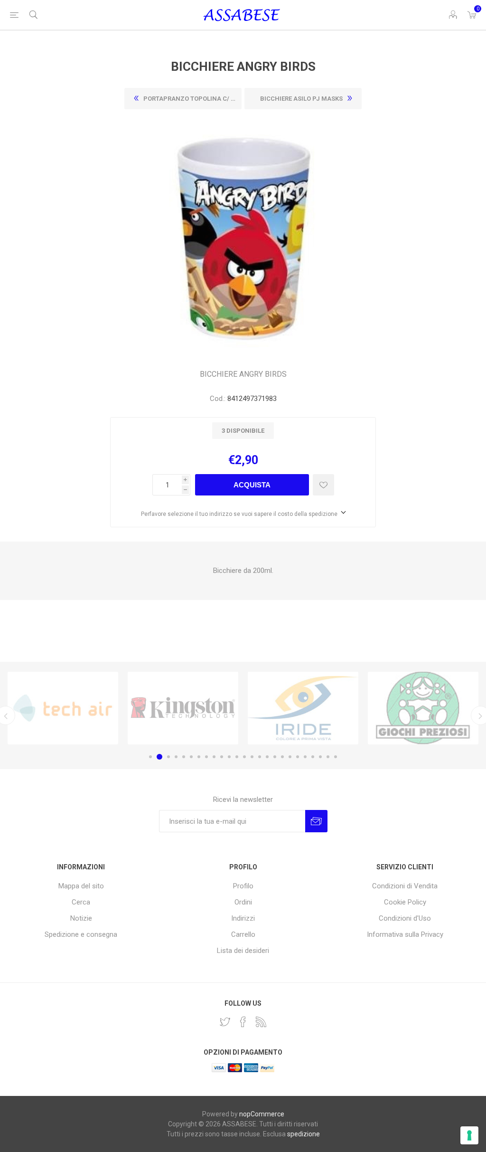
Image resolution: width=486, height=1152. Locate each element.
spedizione (303, 1134)
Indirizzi (243, 918)
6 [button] (191, 756)
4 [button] (176, 756)
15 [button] (259, 756)
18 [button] (282, 756)
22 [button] (312, 756)
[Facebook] (243, 1021)
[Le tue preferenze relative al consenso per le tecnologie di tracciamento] (469, 1135)
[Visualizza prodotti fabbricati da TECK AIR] (63, 708)
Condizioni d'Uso (405, 918)
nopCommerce (261, 1114)
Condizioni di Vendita (405, 886)
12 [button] (236, 756)
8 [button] (206, 756)
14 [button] (252, 756)
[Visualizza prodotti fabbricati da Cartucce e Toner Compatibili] (303, 708)
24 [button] (328, 756)
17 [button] (274, 756)
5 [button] (183, 756)
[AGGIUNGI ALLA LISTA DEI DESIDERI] (323, 484)
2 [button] (159, 757)
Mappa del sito (81, 886)
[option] (63, 708)
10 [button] (221, 756)
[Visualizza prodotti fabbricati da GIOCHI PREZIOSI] (423, 708)
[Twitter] (225, 1021)
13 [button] (244, 756)
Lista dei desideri (243, 950)
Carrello (243, 934)
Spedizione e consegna (81, 934)
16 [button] (267, 756)
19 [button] (290, 756)
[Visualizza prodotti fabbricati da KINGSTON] (183, 708)
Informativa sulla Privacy (405, 934)
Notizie (81, 918)
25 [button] (335, 756)
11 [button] (229, 756)
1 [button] (150, 756)
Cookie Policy (405, 902)
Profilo (243, 886)
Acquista (252, 485)
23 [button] (320, 756)
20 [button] (297, 756)
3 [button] (168, 756)
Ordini (243, 902)
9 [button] (214, 756)
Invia (316, 821)
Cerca (81, 902)
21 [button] (305, 756)
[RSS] (261, 1021)
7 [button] (198, 756)
